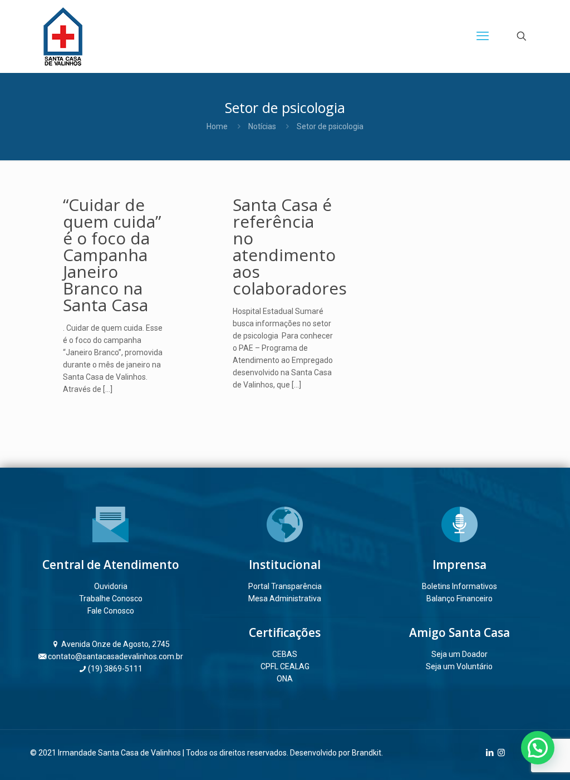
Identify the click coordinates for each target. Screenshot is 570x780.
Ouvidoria (110, 586)
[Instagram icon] (501, 753)
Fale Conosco (110, 610)
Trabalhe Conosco (110, 598)
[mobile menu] (482, 36)
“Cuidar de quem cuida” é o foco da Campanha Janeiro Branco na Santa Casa (112, 254)
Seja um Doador (459, 654)
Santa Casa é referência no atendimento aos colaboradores (290, 246)
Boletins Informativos (459, 586)
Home (217, 126)
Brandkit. (367, 752)
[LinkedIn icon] (489, 753)
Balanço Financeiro (459, 598)
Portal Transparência (285, 586)
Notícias (262, 126)
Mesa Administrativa (284, 598)
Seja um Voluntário (459, 666)
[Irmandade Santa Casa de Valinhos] (63, 36)
